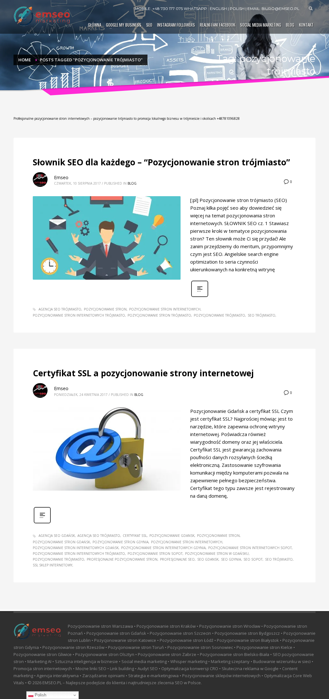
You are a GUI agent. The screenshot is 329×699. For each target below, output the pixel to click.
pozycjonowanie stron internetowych (164, 309)
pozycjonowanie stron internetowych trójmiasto (79, 315)
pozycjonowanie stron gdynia (120, 542)
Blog (132, 183)
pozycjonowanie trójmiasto (219, 315)
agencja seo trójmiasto (60, 309)
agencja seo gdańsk (57, 535)
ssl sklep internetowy (52, 565)
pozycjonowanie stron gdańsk (61, 542)
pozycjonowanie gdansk (171, 535)
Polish (39, 695)
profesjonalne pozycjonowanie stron (122, 559)
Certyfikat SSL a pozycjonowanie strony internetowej (143, 373)
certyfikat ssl (135, 535)
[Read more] (199, 296)
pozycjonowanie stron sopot (155, 553)
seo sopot (253, 559)
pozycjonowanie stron (105, 309)
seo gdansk (207, 559)
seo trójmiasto (261, 315)
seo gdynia (231, 559)
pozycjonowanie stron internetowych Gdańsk (76, 548)
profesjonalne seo (177, 559)
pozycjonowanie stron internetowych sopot (250, 548)
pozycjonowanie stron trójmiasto (159, 315)
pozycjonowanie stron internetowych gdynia (163, 548)
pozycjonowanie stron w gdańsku (217, 553)
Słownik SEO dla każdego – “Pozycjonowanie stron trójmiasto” (161, 162)
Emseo (61, 177)
